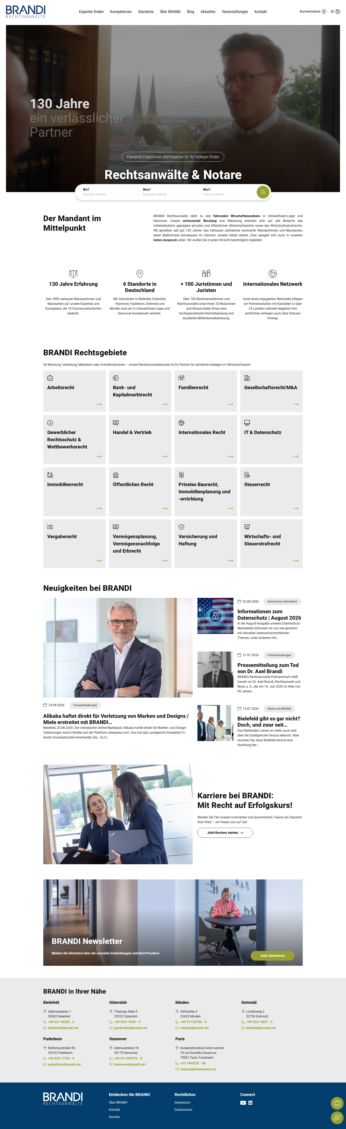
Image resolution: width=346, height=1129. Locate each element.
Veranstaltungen (235, 11)
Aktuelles (208, 11)
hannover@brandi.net (129, 1064)
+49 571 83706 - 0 (193, 1022)
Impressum (182, 1102)
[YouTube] (243, 1102)
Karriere (114, 1117)
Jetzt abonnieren (272, 956)
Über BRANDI (118, 1102)
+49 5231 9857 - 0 (259, 1022)
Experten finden (91, 11)
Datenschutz (183, 1110)
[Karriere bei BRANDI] (337, 1103)
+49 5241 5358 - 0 (127, 1022)
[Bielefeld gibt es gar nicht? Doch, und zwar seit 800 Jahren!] (215, 723)
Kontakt (260, 11)
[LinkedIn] (250, 1102)
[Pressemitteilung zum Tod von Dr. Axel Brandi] (215, 670)
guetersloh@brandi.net (130, 1028)
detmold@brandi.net (261, 1028)
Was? (155, 192)
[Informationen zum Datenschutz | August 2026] (215, 616)
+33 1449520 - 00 (193, 1063)
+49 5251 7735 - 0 (61, 1058)
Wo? (94, 192)
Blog (190, 11)
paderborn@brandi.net (64, 1064)
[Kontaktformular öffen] (337, 1117)
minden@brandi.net (194, 1028)
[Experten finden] (263, 192)
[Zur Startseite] (34, 11)
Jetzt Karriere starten (222, 833)
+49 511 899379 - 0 (128, 1058)
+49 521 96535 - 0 (61, 1022)
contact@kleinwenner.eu (198, 1069)
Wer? (213, 192)
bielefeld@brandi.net (63, 1028)
